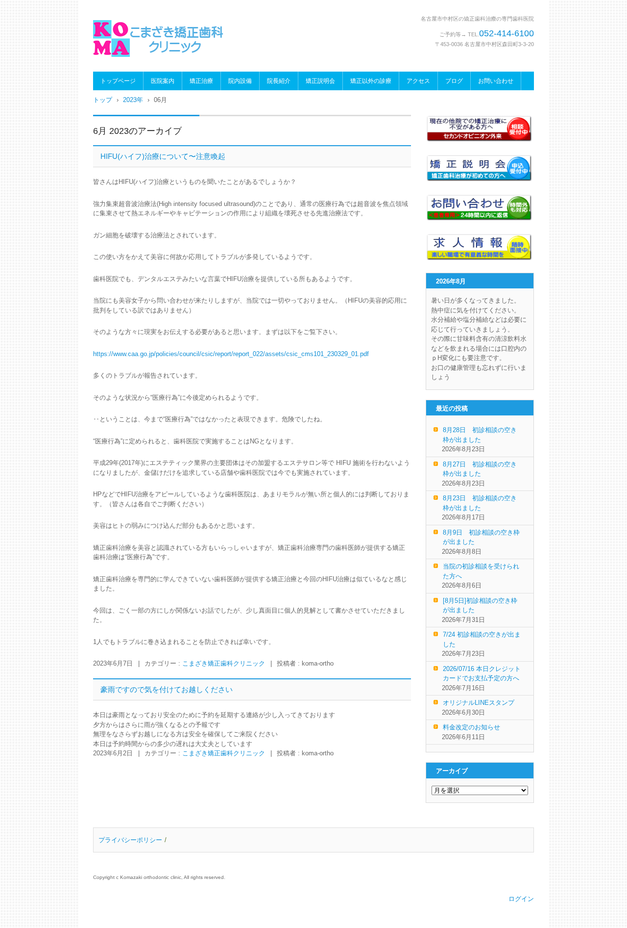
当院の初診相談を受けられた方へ (481, 571)
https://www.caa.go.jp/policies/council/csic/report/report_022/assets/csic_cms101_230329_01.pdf (231, 354)
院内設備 (240, 80)
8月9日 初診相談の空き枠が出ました (481, 537)
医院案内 (162, 80)
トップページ (118, 80)
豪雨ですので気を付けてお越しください (166, 689)
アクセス (418, 80)
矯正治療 (201, 80)
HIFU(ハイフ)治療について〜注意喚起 (162, 156)
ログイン (521, 898)
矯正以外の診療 (370, 80)
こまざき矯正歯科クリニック (223, 663)
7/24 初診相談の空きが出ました (482, 639)
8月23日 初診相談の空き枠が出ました (480, 503)
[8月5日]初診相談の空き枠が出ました (480, 605)
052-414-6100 (506, 33)
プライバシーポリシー (130, 840)
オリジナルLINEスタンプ (478, 702)
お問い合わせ (495, 80)
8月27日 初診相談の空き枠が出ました (480, 469)
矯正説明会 (320, 80)
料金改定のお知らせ (471, 727)
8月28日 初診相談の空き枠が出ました (480, 434)
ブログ (454, 80)
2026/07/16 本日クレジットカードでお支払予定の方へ (482, 673)
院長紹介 (278, 80)
